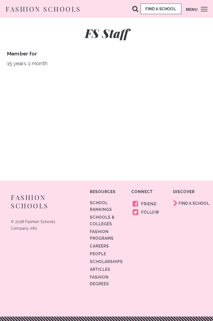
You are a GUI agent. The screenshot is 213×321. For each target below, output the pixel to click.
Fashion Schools (43, 8)
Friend (148, 204)
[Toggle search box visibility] (135, 8)
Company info (24, 228)
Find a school (161, 9)
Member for (22, 53)
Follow (149, 212)
